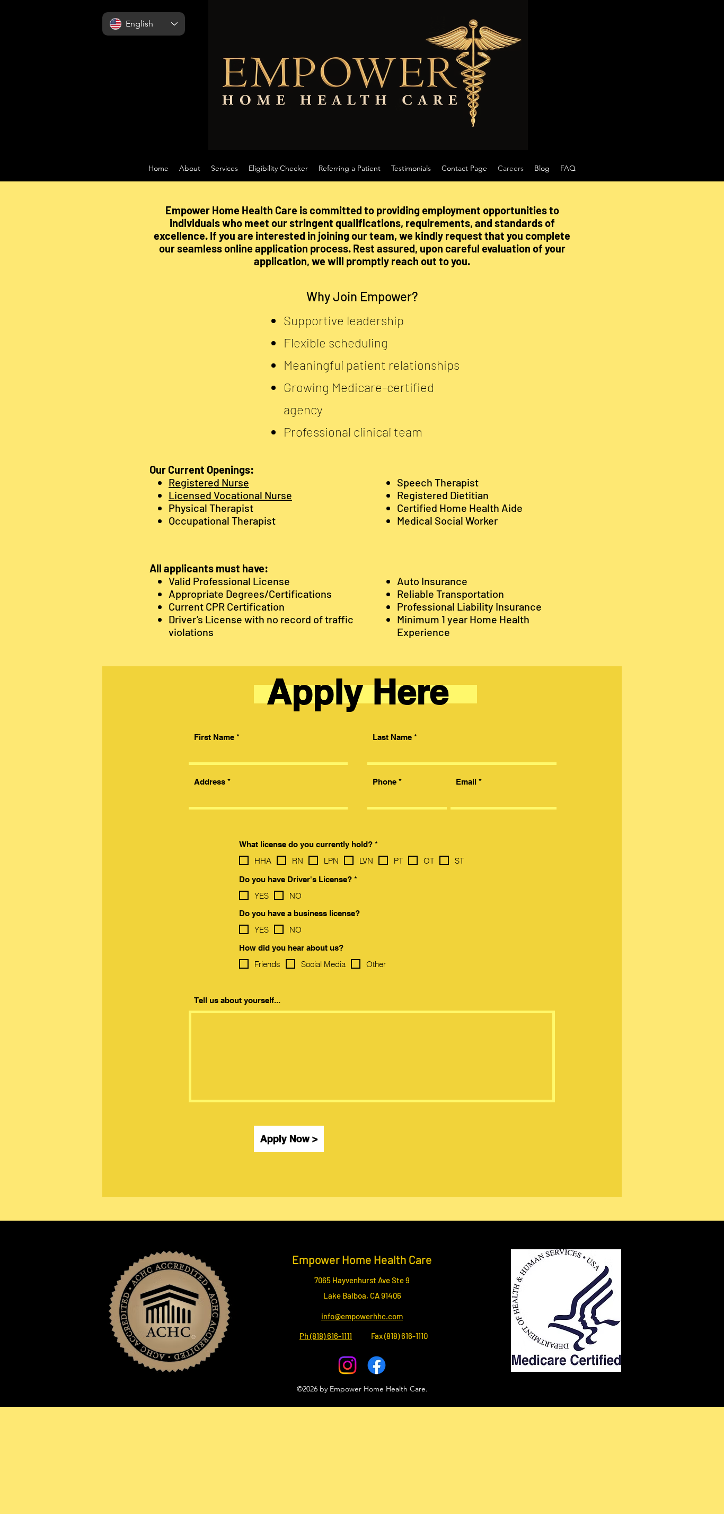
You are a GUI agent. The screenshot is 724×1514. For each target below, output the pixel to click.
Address (209, 782)
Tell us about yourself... (237, 1000)
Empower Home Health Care (362, 1259)
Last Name (392, 737)
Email (466, 782)
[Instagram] (347, 1365)
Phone (384, 782)
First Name (214, 737)
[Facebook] (377, 1365)
